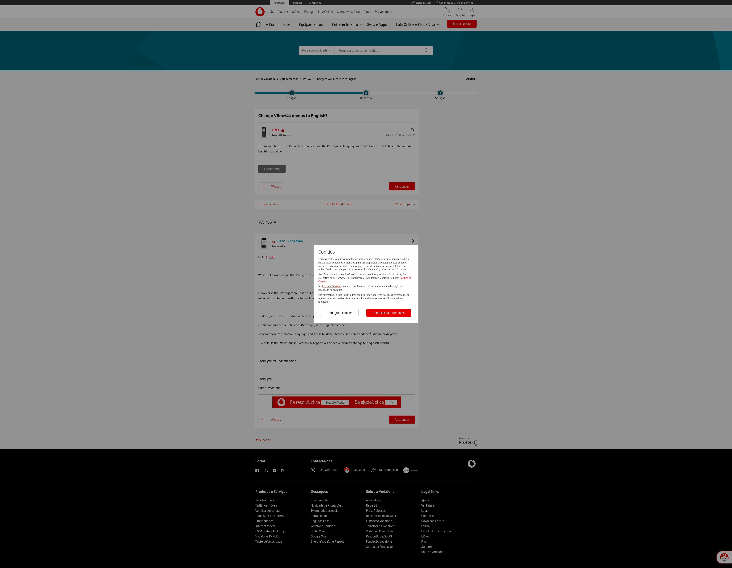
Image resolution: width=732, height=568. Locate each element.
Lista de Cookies (331, 286)
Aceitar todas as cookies (389, 313)
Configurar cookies (339, 313)
